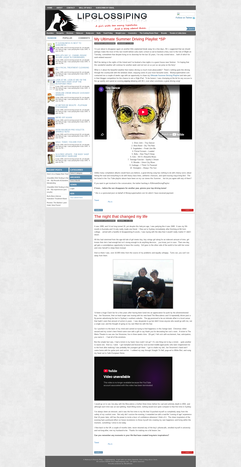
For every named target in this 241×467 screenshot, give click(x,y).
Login (72, 189)
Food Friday (108, 33)
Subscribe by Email (105, 8)
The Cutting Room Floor (149, 33)
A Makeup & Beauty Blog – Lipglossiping (96, 20)
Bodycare (90, 33)
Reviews (70, 33)
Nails (99, 33)
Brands (164, 33)
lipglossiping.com (122, 461)
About (59, 8)
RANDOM (52, 38)
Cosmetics (132, 33)
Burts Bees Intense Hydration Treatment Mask (57, 197)
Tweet (96, 200)
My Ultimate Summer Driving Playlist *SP (130, 39)
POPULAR (67, 38)
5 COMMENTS (187, 210)
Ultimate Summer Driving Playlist (164, 75)
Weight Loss (120, 33)
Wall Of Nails (85, 8)
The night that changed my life (121, 216)
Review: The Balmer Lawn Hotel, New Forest (57, 204)
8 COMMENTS (187, 452)
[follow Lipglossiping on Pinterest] (186, 13)
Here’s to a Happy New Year (57, 174)
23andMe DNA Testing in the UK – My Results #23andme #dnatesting (57, 180)
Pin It (110, 202)
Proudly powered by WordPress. (120, 463)
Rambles (50, 33)
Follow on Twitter (184, 17)
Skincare (79, 33)
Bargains (60, 33)
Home (49, 8)
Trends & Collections (178, 33)
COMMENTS (84, 38)
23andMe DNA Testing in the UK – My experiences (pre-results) (57, 189)
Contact (71, 8)
